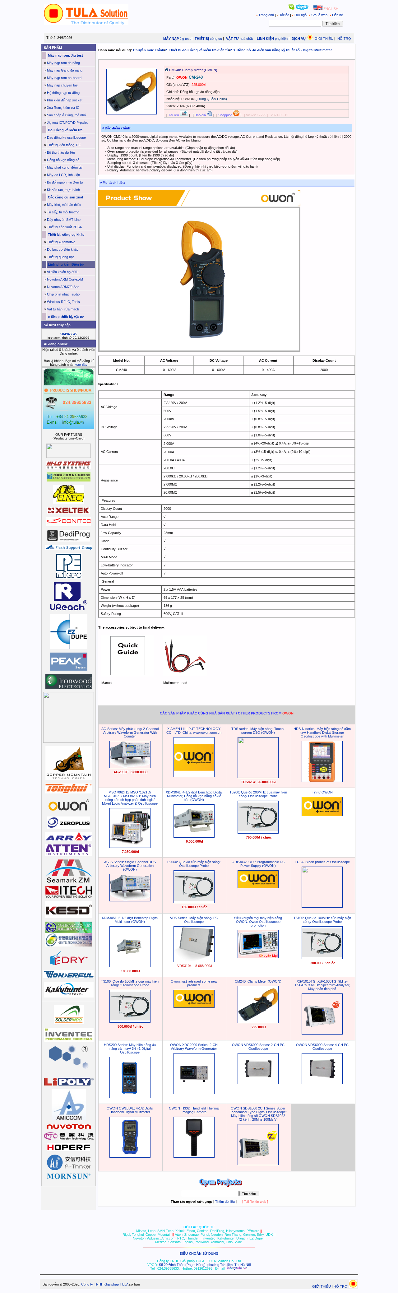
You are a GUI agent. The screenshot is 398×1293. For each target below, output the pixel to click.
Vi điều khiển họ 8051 (63, 272)
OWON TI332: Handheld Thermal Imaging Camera (194, 1110)
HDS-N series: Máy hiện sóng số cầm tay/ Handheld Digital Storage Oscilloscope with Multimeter (322, 732)
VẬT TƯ (232, 38)
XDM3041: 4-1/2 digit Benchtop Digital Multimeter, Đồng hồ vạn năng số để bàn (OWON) (194, 796)
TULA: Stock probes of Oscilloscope (322, 862)
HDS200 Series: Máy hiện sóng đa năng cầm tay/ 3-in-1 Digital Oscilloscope (130, 1048)
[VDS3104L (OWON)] (194, 961)
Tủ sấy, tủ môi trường (63, 212)
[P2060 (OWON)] (194, 902)
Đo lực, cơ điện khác (62, 249)
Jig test (185, 38)
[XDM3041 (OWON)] (194, 836)
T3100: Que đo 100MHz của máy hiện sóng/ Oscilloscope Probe (130, 983)
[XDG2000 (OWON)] (194, 1093)
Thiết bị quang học (61, 257)
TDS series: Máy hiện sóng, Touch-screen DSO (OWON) (258, 730)
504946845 (68, 334)
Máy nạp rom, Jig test (65, 55)
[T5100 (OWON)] (322, 958)
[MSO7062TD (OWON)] (129, 847)
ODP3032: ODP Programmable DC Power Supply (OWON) (258, 863)
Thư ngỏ (300, 15)
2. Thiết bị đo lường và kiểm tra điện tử (197, 50)
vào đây (81, 364)
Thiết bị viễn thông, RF (64, 145)
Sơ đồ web (319, 15)
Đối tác (284, 15)
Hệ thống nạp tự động (63, 93)
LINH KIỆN (265, 38)
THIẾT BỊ (201, 38)
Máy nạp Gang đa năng (64, 70)
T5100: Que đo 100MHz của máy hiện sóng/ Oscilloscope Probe (322, 919)
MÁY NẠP (170, 38)
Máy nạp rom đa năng (63, 63)
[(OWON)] (194, 776)
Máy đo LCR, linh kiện (63, 175)
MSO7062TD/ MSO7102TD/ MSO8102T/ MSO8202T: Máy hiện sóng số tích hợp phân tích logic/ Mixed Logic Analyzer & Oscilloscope (130, 797)
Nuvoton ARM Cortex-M (65, 279)
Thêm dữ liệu (225, 1201)
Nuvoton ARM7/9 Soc (63, 287)
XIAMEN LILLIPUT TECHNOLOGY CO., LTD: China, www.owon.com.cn (193, 730)
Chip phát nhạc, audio (63, 294)
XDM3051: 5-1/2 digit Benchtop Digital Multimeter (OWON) (130, 919)
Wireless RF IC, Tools (63, 302)
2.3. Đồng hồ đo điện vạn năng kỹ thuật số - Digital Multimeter (281, 50)
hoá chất (246, 38)
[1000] (86, 24)
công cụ (216, 38)
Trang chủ (266, 15)
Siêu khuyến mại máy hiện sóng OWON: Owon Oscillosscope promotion (258, 921)
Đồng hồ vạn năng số (63, 160)
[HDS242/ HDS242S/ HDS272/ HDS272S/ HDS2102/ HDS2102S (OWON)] (129, 1097)
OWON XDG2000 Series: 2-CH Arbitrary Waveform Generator (194, 1046)
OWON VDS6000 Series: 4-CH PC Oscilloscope (322, 1046)
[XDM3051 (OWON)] (129, 966)
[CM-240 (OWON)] (258, 1022)
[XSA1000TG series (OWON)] (322, 1033)
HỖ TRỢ (344, 38)
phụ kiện (281, 38)
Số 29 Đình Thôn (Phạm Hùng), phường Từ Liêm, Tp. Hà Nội (205, 1265)
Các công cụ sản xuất (65, 197)
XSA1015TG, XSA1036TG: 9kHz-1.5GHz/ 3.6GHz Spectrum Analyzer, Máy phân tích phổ (322, 985)
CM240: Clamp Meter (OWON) (258, 981)
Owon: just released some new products (194, 983)
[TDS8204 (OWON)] (258, 777)
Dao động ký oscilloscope (66, 137)
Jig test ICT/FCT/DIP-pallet (67, 122)
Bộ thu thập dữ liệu (61, 152)
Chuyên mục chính (148, 50)
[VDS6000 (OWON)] (258, 1083)
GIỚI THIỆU (324, 38)
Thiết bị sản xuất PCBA (64, 227)
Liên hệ (337, 15)
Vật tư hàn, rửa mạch (63, 309)
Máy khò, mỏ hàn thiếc (64, 205)
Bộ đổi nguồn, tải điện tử (65, 182)
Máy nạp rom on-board (64, 78)
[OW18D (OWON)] (129, 1156)
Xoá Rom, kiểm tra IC (63, 107)
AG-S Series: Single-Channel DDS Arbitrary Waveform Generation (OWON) (130, 865)
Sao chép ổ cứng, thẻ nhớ (66, 115)
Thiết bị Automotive (61, 242)
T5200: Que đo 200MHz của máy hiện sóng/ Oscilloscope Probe (258, 794)
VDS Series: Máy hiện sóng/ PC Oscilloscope (194, 919)
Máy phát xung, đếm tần (65, 167)
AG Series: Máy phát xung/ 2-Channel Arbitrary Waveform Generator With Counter (130, 732)
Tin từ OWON (322, 792)
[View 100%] (131, 113)
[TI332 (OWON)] (194, 1156)
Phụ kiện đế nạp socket (64, 100)
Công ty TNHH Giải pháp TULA (104, 1284)
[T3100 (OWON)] (129, 1021)
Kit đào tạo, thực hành (63, 190)
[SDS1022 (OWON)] (258, 1164)
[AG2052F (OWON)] (129, 767)
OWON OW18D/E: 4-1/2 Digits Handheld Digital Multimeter (130, 1110)
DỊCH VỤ (299, 38)
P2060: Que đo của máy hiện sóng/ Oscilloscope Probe (193, 863)
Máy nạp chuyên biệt (62, 85)
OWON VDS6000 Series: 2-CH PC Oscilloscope (258, 1046)
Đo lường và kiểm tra (64, 130)
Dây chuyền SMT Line (64, 219)
